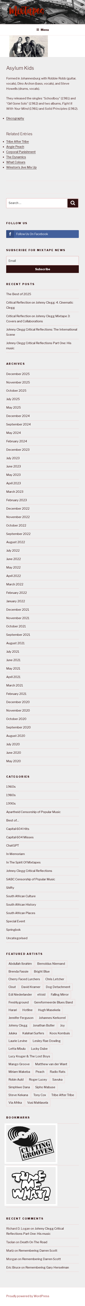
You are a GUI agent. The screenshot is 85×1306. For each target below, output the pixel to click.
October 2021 (16, 626)
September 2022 (18, 534)
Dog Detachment (58, 987)
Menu (45, 29)
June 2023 (13, 466)
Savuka (57, 1079)
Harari (12, 1010)
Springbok (13, 930)
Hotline (27, 1010)
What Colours (15, 162)
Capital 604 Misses (20, 837)
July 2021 (12, 652)
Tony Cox (39, 1095)
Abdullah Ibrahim (20, 964)
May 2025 (13, 407)
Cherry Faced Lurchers (24, 979)
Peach (39, 1072)
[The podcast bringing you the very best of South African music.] (31, 1203)
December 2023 (18, 450)
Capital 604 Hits (17, 829)
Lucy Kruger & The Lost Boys (29, 1056)
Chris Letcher (54, 979)
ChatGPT (12, 845)
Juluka (12, 1033)
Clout (12, 987)
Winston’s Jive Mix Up (21, 167)
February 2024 (16, 441)
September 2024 (18, 424)
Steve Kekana (18, 1095)
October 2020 (16, 719)
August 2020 (15, 736)
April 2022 (13, 576)
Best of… (12, 820)
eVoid (41, 994)
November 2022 (18, 517)
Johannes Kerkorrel (52, 1018)
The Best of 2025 (18, 294)
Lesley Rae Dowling (47, 1041)
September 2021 (18, 635)
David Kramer (30, 987)
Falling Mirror (60, 994)
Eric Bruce (13, 1267)
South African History (21, 904)
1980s (11, 795)
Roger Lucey (38, 1079)
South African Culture (21, 896)
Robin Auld (16, 1079)
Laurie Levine (17, 1041)
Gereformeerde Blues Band (53, 1002)
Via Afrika (15, 1102)
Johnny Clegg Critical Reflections (29, 871)
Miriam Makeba (19, 1072)
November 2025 (18, 382)
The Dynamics (16, 157)
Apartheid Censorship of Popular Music (33, 812)
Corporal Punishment (21, 152)
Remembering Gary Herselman (47, 1267)
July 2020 (13, 744)
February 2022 (16, 593)
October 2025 (16, 391)
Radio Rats (57, 1072)
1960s (11, 787)
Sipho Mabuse (45, 1087)
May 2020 (13, 761)
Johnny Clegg (17, 1025)
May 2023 (13, 475)
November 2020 (18, 710)
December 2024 (18, 416)
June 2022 (13, 559)
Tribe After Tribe (17, 141)
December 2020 (18, 702)
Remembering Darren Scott (38, 1250)
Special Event (15, 921)
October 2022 (16, 525)
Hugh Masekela (49, 1010)
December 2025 (18, 374)
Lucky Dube (39, 1049)
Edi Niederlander (20, 994)
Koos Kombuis (60, 1033)
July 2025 (13, 399)
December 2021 (17, 610)
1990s (11, 803)
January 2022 (15, 601)
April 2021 (13, 677)
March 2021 (14, 685)
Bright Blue (42, 971)
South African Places (20, 913)
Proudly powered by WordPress (27, 1296)
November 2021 (18, 618)
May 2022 (13, 567)
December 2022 (18, 508)
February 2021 (16, 694)
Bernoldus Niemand (51, 964)
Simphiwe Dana (19, 1087)
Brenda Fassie (18, 971)
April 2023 (13, 483)
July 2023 (13, 458)
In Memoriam (15, 854)
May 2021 (13, 668)
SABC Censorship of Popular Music (30, 879)
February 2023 (16, 500)
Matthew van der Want (51, 1064)
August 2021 (15, 643)
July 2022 (13, 550)
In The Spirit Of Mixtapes (23, 862)
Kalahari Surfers (33, 1033)
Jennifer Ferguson (20, 1018)
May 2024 (13, 433)
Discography (15, 118)
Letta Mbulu (17, 1049)
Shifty (10, 888)
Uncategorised (16, 938)
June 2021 (13, 660)
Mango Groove (19, 1064)
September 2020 (18, 727)
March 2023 (14, 492)
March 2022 (14, 584)
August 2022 (15, 542)
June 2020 (13, 753)
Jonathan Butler (44, 1025)
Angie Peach (15, 147)
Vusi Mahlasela (37, 1102)
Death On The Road (33, 1242)
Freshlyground (18, 1002)
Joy (62, 1025)
